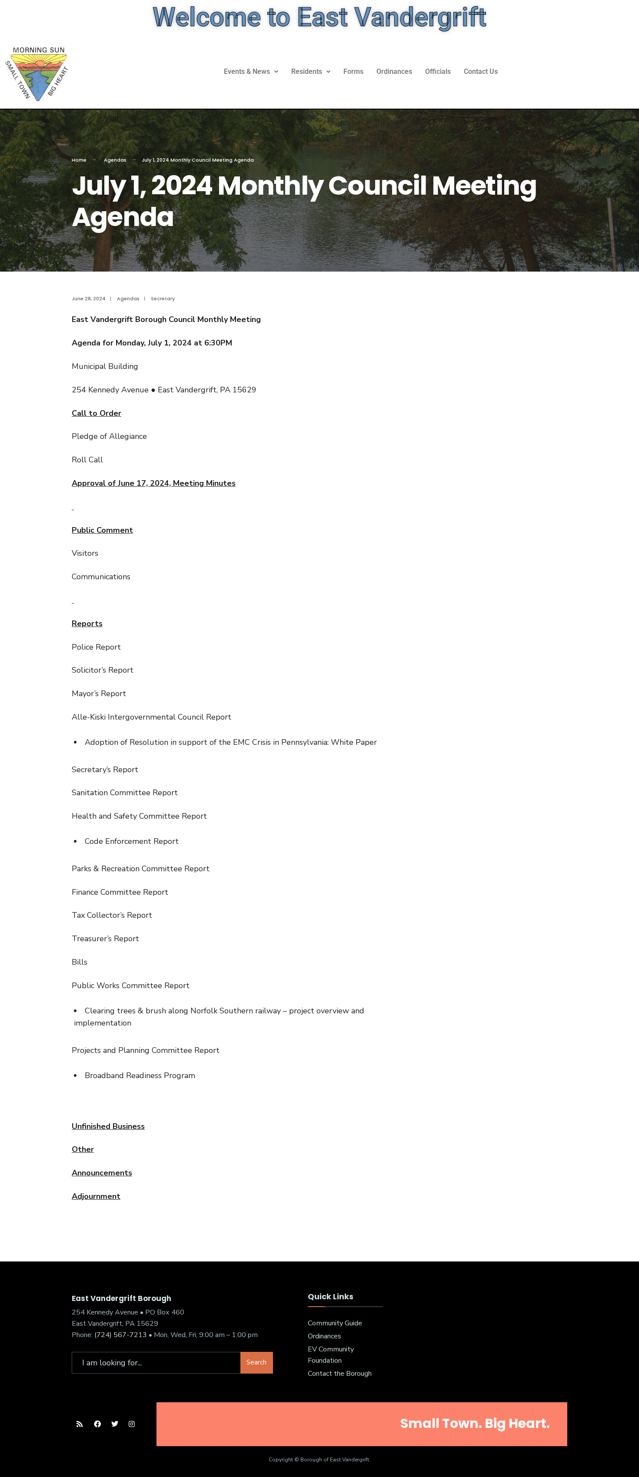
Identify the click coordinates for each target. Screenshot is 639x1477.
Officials (438, 71)
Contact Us (481, 71)
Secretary (163, 298)
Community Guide (335, 1323)
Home (79, 159)
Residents (306, 71)
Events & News (247, 71)
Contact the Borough (340, 1373)
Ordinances (394, 71)
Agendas (115, 159)
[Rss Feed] (79, 1424)
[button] (251, 72)
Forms (353, 71)
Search (256, 1362)
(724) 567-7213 (120, 1335)
